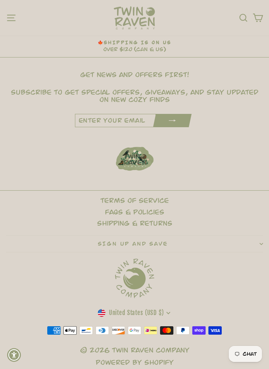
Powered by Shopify (135, 362)
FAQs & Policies (134, 212)
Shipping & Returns (134, 223)
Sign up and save (133, 244)
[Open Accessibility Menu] (14, 355)
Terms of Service (135, 200)
